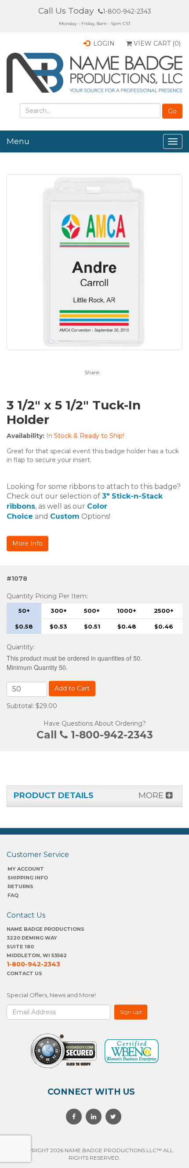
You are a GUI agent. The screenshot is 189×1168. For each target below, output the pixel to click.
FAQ (12, 895)
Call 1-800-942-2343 (94, 735)
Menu (18, 141)
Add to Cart (72, 688)
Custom (65, 516)
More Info (27, 543)
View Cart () (156, 43)
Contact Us (24, 973)
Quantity (20, 647)
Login (103, 43)
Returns (20, 886)
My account (25, 869)
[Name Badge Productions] (94, 73)
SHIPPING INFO (27, 878)
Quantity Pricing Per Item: (47, 596)
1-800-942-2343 (127, 11)
